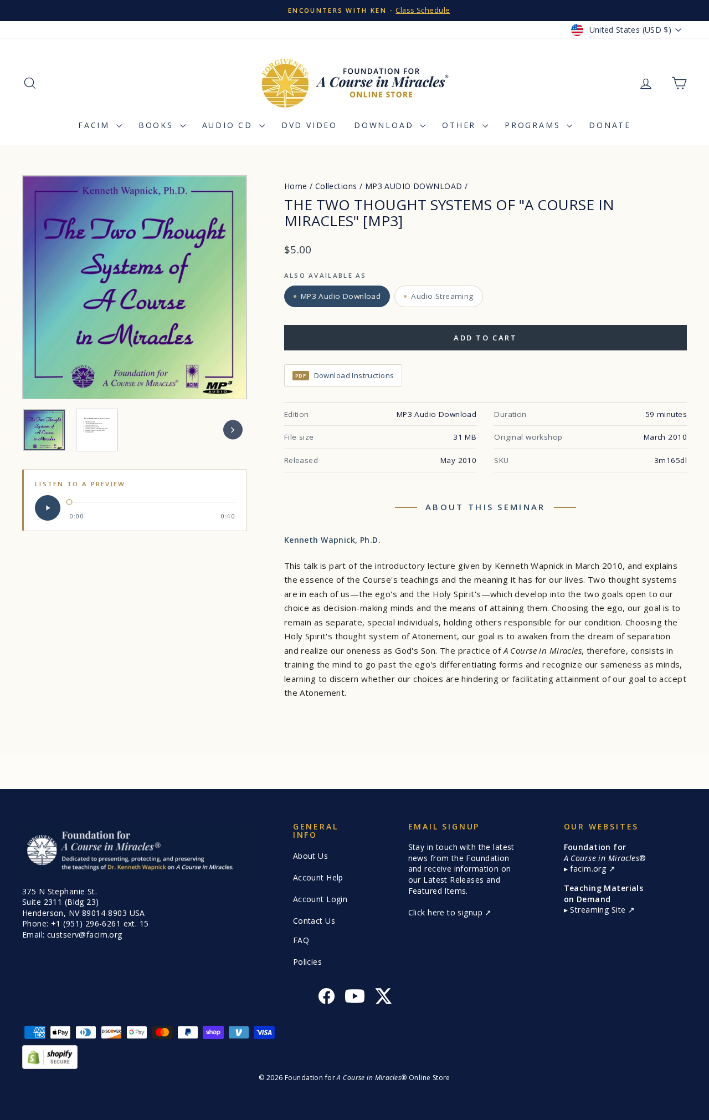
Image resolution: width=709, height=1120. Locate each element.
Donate (610, 125)
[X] (383, 997)
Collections (336, 186)
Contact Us (314, 920)
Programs (534, 125)
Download (385, 125)
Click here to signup (446, 912)
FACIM (96, 125)
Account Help (318, 877)
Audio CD (229, 125)
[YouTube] (354, 997)
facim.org (589, 868)
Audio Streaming (442, 296)
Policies (307, 961)
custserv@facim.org (84, 934)
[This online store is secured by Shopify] (354, 1057)
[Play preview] (47, 508)
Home (295, 186)
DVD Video (309, 125)
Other (461, 125)
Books (157, 125)
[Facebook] (326, 997)
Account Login (320, 899)
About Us (310, 856)
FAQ (301, 940)
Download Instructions (344, 375)
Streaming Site (599, 909)
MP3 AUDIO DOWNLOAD (414, 186)
